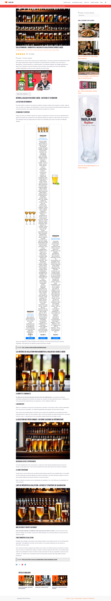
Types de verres (66, 2)
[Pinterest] (22, 564)
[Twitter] (19, 564)
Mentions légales (78, 598)
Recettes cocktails (94, 2)
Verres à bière (55, 50)
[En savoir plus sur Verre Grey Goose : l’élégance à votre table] (43, 580)
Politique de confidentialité (88, 598)
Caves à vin (86, 2)
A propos (68, 598)
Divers (101, 2)
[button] (105, 2)
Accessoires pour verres (77, 2)
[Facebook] (16, 564)
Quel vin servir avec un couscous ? (86, 38)
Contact (72, 598)
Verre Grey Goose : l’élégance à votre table (41, 587)
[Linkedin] (25, 564)
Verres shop (10, 2)
